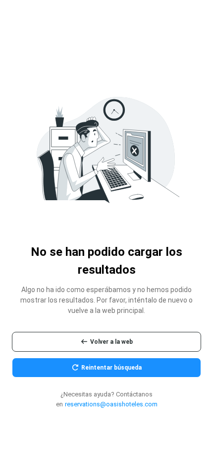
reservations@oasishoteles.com (111, 404)
